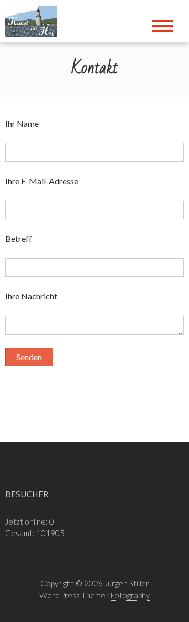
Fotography (130, 595)
